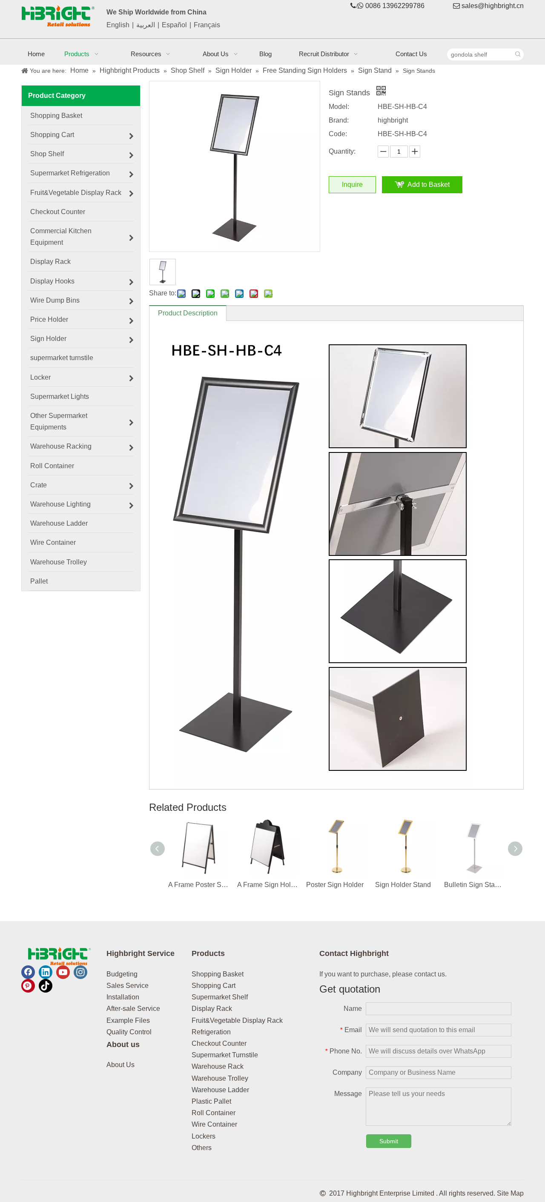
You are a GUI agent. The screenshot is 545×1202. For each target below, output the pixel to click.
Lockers (203, 1136)
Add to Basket (428, 184)
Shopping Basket (218, 974)
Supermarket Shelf (220, 997)
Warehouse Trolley (220, 1078)
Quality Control (129, 1032)
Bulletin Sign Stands (474, 884)
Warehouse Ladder (220, 1089)
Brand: (339, 120)
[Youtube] (63, 972)
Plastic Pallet (211, 1101)
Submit (388, 1141)
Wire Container (214, 1124)
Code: (338, 133)
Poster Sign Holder (335, 884)
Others (202, 1147)
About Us (120, 1064)
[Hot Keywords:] (517, 54)
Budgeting (122, 974)
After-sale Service (133, 1008)
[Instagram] (80, 972)
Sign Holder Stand (403, 884)
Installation (122, 997)
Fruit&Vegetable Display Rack (237, 1020)
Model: (339, 106)
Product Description (188, 313)
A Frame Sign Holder (267, 884)
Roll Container (213, 1112)
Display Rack (212, 1008)
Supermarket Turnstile (225, 1055)
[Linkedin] (45, 972)
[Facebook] (28, 972)
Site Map (510, 1193)
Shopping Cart (213, 985)
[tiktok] (45, 986)
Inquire (352, 184)
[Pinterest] (28, 986)
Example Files (128, 1020)
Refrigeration (211, 1032)
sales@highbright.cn (493, 5)
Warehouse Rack (218, 1066)
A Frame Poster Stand (198, 884)
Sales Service (127, 985)
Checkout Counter (219, 1043)
